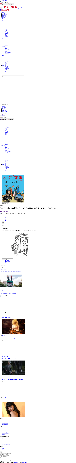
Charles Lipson (3, 269)
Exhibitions (7, 49)
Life (3, 55)
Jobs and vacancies (6, 433)
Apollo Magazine (5, 439)
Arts (5, 47)
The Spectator (4, 211)
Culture (6, 24)
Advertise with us (5, 422)
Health (6, 64)
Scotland (6, 45)
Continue (2, 461)
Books (6, 48)
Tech (6, 25)
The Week (7, 66)
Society (6, 40)
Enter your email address (4, 454)
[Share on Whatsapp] (5, 220)
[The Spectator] (10, 8)
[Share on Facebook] (5, 218)
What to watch (7, 57)
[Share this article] (3, 221)
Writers (3, 13)
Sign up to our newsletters (7, 449)
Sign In (19, 8)
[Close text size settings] (3, 223)
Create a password (3, 456)
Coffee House (5, 38)
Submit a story (5, 423)
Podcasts (4, 15)
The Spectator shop (6, 440)
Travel (6, 60)
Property (6, 61)
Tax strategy (4, 432)
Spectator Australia (5, 438)
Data (6, 43)
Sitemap (3, 434)
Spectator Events (5, 443)
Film (5, 50)
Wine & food (7, 58)
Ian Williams (4, 377)
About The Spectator (6, 428)
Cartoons (6, 72)
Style (6, 63)
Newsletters (4, 14)
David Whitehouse (5, 335)
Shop (3, 20)
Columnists (7, 68)
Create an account (3, 453)
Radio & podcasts (8, 52)
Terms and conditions (6, 431)
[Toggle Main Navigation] (1, 8)
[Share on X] (5, 219)
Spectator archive (5, 442)
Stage (6, 54)
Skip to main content (4, 0)
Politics (6, 22)
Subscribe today (5, 448)
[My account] (21, 8)
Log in (9, 453)
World (6, 41)
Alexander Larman (5, 315)
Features (6, 67)
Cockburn (6, 23)
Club (3, 18)
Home (3, 12)
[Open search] (0, 114)
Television (7, 53)
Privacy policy (5, 429)
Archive (3, 19)
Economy (6, 44)
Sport (6, 62)
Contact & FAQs (5, 421)
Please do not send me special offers (8, 460)
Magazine (6, 27)
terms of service (17, 462)
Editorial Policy (5, 424)
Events (3, 17)
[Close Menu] (1, 115)
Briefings (4, 16)
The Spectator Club (6, 444)
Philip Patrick (2, 290)
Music (6, 51)
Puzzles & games (8, 73)
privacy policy (24, 462)
